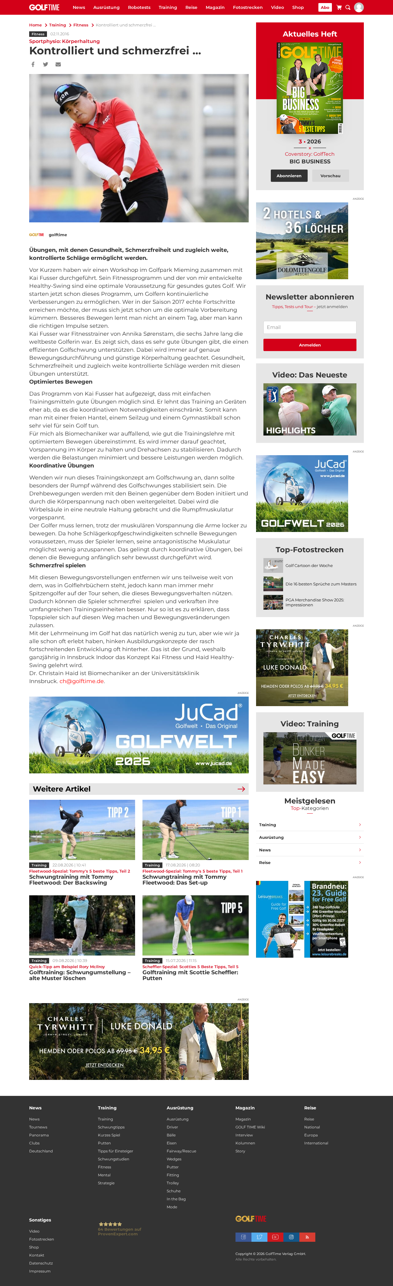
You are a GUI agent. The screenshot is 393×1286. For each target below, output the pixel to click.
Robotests (139, 7)
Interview (244, 1135)
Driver (172, 1127)
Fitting (173, 1175)
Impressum (40, 1271)
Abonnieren (289, 175)
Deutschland (41, 1151)
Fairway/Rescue (181, 1151)
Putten (104, 1143)
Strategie (106, 1183)
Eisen (172, 1143)
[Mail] (58, 65)
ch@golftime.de (82, 681)
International (316, 1143)
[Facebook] (33, 65)
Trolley (173, 1183)
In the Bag (176, 1199)
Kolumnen (245, 1143)
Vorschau (330, 175)
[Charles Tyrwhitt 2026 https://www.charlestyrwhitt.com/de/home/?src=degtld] (139, 1041)
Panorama (39, 1135)
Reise (191, 7)
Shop (298, 7)
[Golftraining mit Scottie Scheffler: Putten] (195, 925)
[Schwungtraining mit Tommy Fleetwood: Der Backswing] (82, 830)
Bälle (171, 1135)
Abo (325, 7)
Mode (172, 1207)
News (79, 7)
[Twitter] (45, 65)
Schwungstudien (113, 1159)
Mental (104, 1175)
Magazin (215, 7)
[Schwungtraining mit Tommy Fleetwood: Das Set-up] (195, 830)
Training (168, 7)
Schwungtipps (111, 1127)
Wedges (174, 1159)
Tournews (38, 1127)
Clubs (34, 1143)
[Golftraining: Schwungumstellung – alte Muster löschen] (82, 925)
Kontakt (36, 1255)
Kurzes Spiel (109, 1135)
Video (277, 7)
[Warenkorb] (339, 8)
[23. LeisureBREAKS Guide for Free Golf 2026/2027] (310, 919)
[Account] (359, 10)
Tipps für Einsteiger (115, 1151)
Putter (173, 1167)
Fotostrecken (248, 7)
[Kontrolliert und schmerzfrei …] (309, 409)
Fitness (80, 24)
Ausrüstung (106, 7)
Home (35, 24)
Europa (311, 1135)
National (312, 1127)
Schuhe (174, 1191)
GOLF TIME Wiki (250, 1127)
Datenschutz (41, 1263)
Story (240, 1151)
